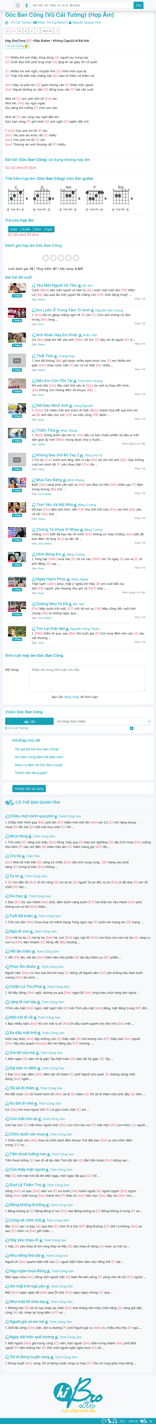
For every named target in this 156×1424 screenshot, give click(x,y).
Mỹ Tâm (78, 604)
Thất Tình (44, 356)
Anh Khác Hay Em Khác (56, 335)
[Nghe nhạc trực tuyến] (114, 1421)
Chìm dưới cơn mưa (27, 1134)
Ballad (61, 22)
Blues (41, 394)
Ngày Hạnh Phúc (50, 579)
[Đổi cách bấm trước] (8, 209)
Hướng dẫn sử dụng (29, 788)
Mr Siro (88, 285)
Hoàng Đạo (67, 356)
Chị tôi (15, 856)
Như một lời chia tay (27, 1301)
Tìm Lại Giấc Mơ (50, 628)
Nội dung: (12, 669)
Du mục (16, 896)
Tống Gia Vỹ (93, 455)
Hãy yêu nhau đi (24, 1240)
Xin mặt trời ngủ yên (27, 1286)
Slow (41, 324)
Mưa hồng (18, 836)
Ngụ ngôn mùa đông (27, 1271)
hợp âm (15, 209)
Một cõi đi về (21, 1017)
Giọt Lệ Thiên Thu (25, 1185)
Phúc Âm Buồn (22, 966)
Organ (49, 229)
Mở (32, 722)
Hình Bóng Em (48, 554)
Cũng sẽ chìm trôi (25, 1220)
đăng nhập (71, 697)
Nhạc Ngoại (68, 430)
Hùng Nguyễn (83, 406)
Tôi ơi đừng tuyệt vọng (29, 1357)
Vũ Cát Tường (20, 22)
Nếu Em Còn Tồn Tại (53, 380)
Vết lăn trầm (20, 951)
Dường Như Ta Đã (51, 603)
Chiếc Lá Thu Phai (25, 986)
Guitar (13, 229)
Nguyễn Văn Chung (109, 310)
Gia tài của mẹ (22, 1052)
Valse (41, 469)
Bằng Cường (87, 505)
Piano (37, 229)
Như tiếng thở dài (25, 1255)
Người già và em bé (26, 1321)
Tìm (138, 5)
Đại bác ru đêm (23, 1068)
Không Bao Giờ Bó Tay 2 (57, 455)
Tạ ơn (14, 876)
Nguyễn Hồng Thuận (85, 629)
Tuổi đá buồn (21, 915)
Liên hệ (133, 1421)
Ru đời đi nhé (21, 1103)
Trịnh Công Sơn (70, 816)
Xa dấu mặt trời (23, 1032)
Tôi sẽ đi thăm (22, 1088)
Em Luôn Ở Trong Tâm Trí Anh (62, 310)
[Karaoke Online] (109, 1421)
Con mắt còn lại (23, 1118)
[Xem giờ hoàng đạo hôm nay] (104, 1421)
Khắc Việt (90, 335)
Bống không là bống (27, 1204)
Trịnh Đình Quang (90, 381)
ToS (122, 1421)
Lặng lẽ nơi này (22, 1001)
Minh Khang (75, 480)
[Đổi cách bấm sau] (22, 209)
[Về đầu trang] (150, 1421)
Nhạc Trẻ (44, 22)
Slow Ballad (44, 494)
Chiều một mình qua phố (31, 816)
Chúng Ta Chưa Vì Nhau (57, 529)
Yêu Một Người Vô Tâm (56, 285)
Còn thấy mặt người (27, 1169)
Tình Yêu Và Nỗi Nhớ (54, 504)
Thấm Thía (45, 430)
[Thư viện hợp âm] (144, 1421)
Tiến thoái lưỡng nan (27, 1154)
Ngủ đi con (19, 931)
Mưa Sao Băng (48, 480)
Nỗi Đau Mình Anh (51, 405)
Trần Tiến (33, 856)
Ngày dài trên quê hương (31, 1337)
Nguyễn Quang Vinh (86, 22)
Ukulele (25, 229)
